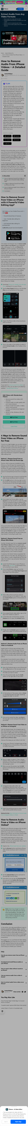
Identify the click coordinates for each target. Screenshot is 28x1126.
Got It (6, 1121)
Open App (18, 1121)
